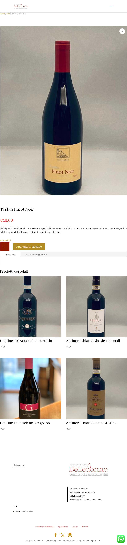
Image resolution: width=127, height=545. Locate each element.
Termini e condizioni (44, 527)
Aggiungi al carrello (29, 247)
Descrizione (10, 254)
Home (2, 14)
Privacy (84, 527)
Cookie (75, 527)
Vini (8, 14)
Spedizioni (63, 527)
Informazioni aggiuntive (36, 254)
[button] (122, 31)
